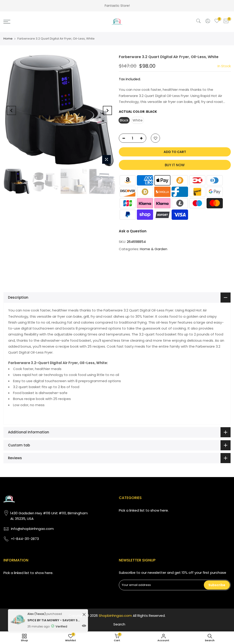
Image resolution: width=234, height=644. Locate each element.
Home (8, 38)
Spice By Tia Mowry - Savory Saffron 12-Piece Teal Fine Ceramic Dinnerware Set (54, 619)
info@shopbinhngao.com (32, 528)
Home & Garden (153, 249)
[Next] (107, 110)
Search (119, 624)
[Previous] (11, 110)
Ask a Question (132, 231)
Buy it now (175, 165)
